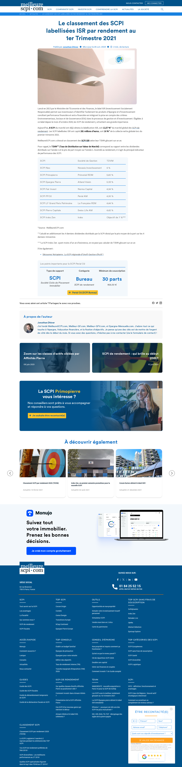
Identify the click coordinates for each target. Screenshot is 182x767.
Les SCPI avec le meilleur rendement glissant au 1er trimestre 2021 (106, 698)
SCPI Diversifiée (134, 664)
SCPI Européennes (135, 650)
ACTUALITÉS (128, 9)
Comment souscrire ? (28, 655)
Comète (59, 615)
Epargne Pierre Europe (64, 633)
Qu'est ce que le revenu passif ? (104, 657)
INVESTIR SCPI (85, 9)
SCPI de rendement (27, 628)
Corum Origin (61, 610)
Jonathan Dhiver (70, 47)
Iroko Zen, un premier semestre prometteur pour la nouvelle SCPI (87, 485)
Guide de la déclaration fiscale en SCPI (35, 706)
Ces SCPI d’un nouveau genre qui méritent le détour (68, 712)
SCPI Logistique (134, 668)
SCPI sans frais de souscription (140, 655)
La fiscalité (24, 619)
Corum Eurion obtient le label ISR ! (136, 483)
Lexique (23, 659)
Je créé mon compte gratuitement (51, 553)
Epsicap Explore (134, 635)
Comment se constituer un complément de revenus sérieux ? (141, 705)
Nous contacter (25, 672)
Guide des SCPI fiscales (29, 694)
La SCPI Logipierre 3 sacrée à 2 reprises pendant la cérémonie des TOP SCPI (35, 744)
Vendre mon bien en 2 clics (102, 626)
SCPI (49, 9)
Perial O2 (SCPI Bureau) (84, 292)
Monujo (23, 650)
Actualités (23, 668)
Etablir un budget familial (66, 650)
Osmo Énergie (61, 619)
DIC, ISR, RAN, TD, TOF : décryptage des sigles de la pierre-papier (107, 719)
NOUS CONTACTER (134, 3)
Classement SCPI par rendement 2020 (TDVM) (42, 485)
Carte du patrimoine (99, 631)
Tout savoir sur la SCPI (28, 610)
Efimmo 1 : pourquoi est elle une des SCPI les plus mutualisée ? (106, 712)
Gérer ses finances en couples (103, 671)
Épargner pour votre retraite (66, 659)
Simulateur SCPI (98, 622)
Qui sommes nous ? (27, 624)
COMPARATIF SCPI (65, 9)
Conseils (23, 664)
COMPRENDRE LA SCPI (107, 9)
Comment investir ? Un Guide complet (106, 675)
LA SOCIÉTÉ (143, 9)
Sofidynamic (133, 613)
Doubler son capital (99, 666)
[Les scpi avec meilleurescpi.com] (32, 6)
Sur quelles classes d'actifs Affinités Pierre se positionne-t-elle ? (70, 691)
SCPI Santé (132, 659)
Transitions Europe (63, 624)
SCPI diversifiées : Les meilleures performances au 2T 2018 (32, 760)
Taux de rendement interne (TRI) (68, 668)
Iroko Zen (131, 617)
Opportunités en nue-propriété (103, 610)
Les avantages (25, 615)
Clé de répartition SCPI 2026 (103, 662)
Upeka (130, 626)
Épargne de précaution (64, 655)
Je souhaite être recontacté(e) (48, 415)
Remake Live (133, 622)
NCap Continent (62, 628)
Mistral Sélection (134, 631)
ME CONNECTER (154, 3)
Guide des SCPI (25, 690)
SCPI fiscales (25, 633)
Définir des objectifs (63, 664)
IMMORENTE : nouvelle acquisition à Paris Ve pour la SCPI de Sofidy (106, 691)
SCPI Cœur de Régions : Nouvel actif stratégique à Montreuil (142, 698)
